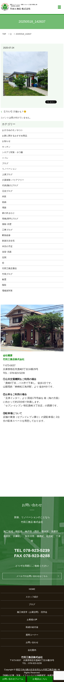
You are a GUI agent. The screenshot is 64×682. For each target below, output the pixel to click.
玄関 (4, 257)
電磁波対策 (7, 290)
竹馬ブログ (7, 274)
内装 (4, 196)
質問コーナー (32, 635)
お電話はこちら (40, 679)
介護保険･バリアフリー (13, 180)
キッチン (6, 147)
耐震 (4, 279)
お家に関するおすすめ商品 (14, 135)
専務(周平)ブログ (10, 218)
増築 (4, 207)
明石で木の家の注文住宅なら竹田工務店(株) (36, 669)
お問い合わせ (32, 642)
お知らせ (6, 141)
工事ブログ (7, 230)
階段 (4, 285)
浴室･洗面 (6, 252)
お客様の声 (32, 619)
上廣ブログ (7, 174)
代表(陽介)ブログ (10, 185)
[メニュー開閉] (59, 7)
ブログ (5, 163)
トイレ (5, 158)
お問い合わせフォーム (12, 679)
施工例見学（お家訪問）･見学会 (32, 612)
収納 (4, 202)
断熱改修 (6, 235)
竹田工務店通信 (9, 268)
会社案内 (32, 650)
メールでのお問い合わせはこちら (32, 576)
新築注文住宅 (8, 241)
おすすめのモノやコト (12, 130)
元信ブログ (7, 191)
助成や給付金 (32, 627)
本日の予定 (7, 246)
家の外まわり (8, 213)
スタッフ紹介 (32, 597)
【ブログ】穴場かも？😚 (14, 111)
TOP (4, 34)
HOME (32, 589)
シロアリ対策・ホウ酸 (12, 152)
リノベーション (9, 169)
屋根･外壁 (6, 224)
